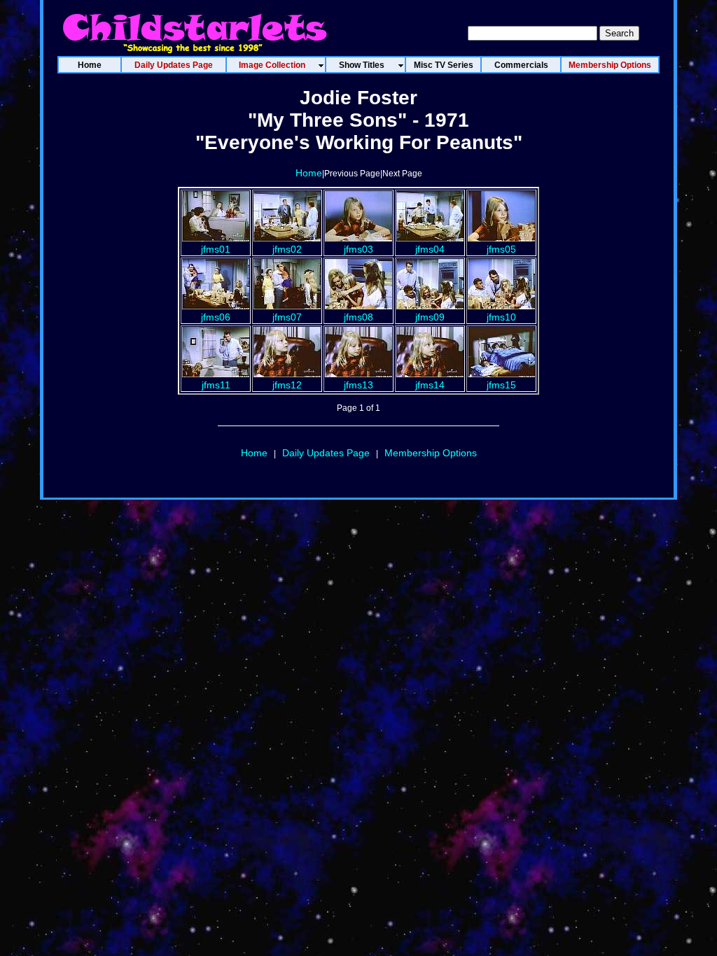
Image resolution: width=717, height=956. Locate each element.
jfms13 (358, 385)
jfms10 (501, 317)
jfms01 (215, 249)
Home (308, 172)
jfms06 (215, 317)
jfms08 (358, 317)
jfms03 (358, 249)
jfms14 (430, 385)
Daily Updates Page (326, 452)
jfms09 (430, 317)
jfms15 (501, 385)
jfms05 (501, 249)
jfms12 (287, 385)
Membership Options (430, 452)
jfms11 (216, 385)
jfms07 (287, 317)
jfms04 (430, 249)
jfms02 (287, 249)
